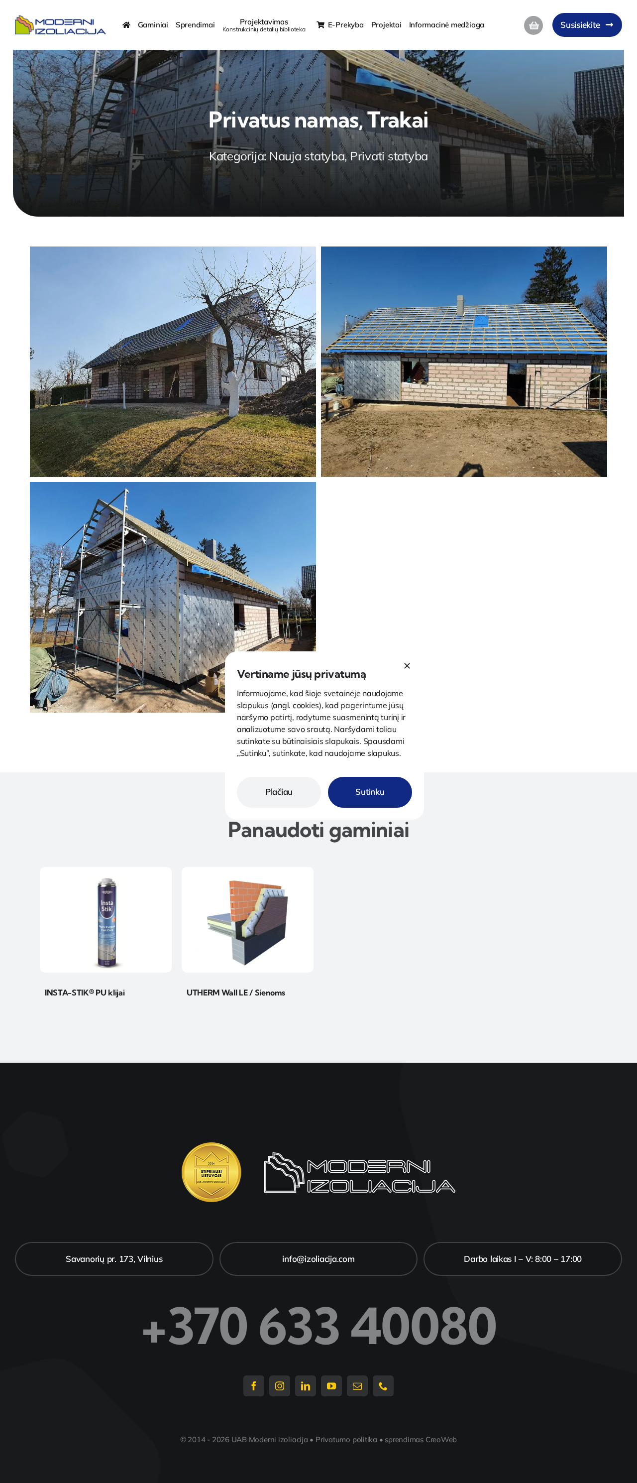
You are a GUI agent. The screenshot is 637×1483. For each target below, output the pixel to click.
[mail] (357, 1385)
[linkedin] (305, 1385)
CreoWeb (441, 1439)
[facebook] (253, 1385)
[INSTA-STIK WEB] (106, 871)
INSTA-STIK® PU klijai (84, 992)
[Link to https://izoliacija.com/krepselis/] (533, 25)
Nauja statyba (307, 155)
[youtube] (331, 1385)
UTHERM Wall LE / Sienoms (236, 992)
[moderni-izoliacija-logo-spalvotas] (60, 19)
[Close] (407, 665)
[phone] (383, 1385)
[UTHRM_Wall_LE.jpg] (248, 871)
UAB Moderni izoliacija (269, 1439)
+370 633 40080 (318, 1326)
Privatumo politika (346, 1439)
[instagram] (279, 1385)
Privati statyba (389, 155)
